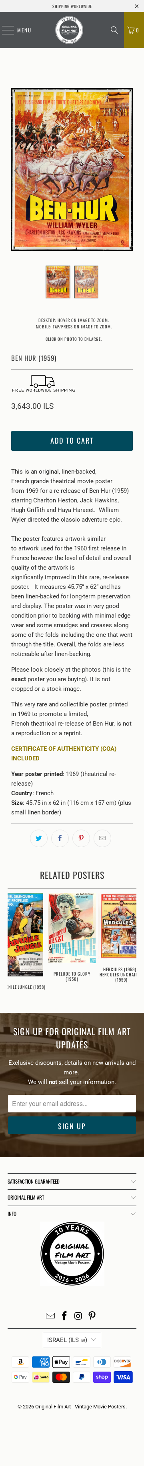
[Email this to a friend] (102, 838)
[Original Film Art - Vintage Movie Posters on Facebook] (65, 1316)
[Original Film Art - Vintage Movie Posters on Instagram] (79, 1316)
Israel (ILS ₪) (67, 1340)
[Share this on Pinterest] (81, 838)
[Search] (114, 30)
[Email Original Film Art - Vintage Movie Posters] (51, 1316)
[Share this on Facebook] (60, 838)
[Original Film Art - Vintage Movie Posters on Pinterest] (92, 1316)
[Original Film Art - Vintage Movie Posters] (69, 30)
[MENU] (4, 30)
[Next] (126, 171)
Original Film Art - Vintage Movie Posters (80, 1407)
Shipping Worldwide (72, 6)
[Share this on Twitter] (39, 838)
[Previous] (17, 171)
